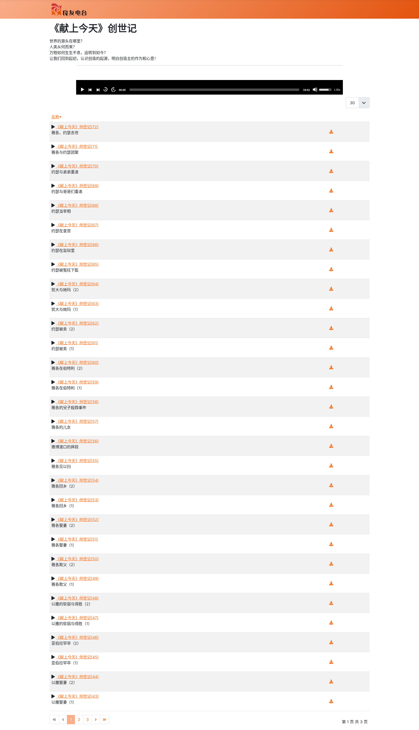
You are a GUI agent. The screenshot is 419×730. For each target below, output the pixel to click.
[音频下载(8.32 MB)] (331, 544)
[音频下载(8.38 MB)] (331, 387)
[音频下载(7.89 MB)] (331, 563)
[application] (209, 87)
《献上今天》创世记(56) (77, 441)
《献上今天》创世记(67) (77, 225)
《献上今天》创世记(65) (77, 264)
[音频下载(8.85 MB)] (331, 269)
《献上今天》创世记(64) (77, 283)
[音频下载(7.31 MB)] (331, 328)
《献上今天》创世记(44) (77, 676)
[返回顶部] (410, 721)
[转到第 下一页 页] (96, 719)
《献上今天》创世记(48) (77, 598)
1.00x (337, 89)
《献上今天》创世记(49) (77, 578)
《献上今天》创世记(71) (77, 146)
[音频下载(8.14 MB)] (331, 603)
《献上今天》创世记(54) (77, 480)
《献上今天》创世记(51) (77, 539)
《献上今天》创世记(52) (77, 519)
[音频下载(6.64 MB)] (331, 406)
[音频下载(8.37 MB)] (331, 681)
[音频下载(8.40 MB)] (331, 485)
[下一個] (98, 89)
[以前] (90, 89)
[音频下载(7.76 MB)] (331, 190)
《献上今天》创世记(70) (77, 166)
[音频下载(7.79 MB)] (331, 308)
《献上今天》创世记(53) (77, 499)
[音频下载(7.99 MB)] (331, 583)
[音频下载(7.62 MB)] (331, 288)
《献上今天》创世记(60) (77, 362)
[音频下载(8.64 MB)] (331, 229)
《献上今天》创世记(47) (77, 617)
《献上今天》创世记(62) (77, 323)
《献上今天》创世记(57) (77, 421)
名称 (55, 116)
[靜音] (315, 89)
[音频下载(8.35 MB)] (331, 170)
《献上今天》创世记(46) (77, 637)
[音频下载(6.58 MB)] (331, 367)
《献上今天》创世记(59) (77, 382)
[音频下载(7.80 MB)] (331, 622)
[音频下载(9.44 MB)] (331, 445)
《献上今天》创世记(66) (77, 244)
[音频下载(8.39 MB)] (331, 465)
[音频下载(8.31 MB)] (331, 151)
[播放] (82, 89)
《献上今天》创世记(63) (77, 303)
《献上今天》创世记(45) (77, 657)
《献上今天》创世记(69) (77, 185)
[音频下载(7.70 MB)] (331, 504)
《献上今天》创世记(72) (77, 126)
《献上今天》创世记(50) (77, 558)
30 (105, 89)
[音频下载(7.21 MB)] (331, 701)
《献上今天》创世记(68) (77, 205)
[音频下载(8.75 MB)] (331, 426)
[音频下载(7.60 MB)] (331, 249)
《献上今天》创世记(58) (77, 401)
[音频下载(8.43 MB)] (331, 210)
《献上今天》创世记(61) (77, 342)
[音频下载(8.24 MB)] (331, 642)
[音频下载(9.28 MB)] (331, 131)
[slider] (214, 89)
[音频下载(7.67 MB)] (331, 347)
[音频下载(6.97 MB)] (331, 524)
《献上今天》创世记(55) (77, 460)
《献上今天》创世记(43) (77, 696)
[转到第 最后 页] (104, 719)
